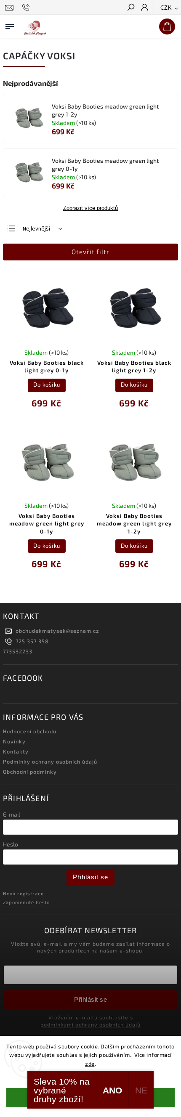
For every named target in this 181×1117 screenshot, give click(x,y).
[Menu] (9, 25)
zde (90, 1063)
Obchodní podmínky (30, 771)
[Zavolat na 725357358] (27, 7)
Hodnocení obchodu (29, 731)
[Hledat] (130, 8)
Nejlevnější (36, 229)
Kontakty (16, 751)
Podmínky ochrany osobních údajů (50, 761)
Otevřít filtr (90, 251)
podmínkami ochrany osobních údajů (90, 1024)
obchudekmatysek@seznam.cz (57, 630)
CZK (166, 8)
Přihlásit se (90, 877)
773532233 (17, 651)
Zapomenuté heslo (26, 902)
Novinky (14, 741)
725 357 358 (32, 641)
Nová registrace (23, 893)
